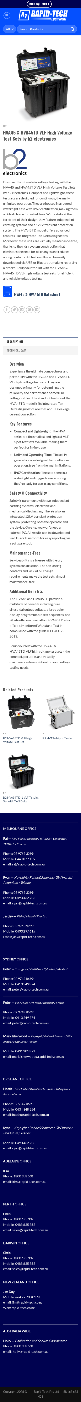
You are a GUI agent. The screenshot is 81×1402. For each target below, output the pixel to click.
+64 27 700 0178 (27, 1297)
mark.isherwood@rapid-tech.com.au (38, 1056)
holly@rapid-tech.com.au (30, 1351)
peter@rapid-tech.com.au (30, 989)
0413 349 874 (25, 984)
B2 (5, 126)
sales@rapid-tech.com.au (30, 1230)
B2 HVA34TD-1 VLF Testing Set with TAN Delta (20, 799)
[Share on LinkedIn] (36, 309)
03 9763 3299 (23, 853)
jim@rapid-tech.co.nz (27, 1302)
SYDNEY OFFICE (15, 959)
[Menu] (7, 15)
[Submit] (72, 29)
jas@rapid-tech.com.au (28, 937)
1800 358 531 (23, 1176)
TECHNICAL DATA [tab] (16, 350)
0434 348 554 (25, 1109)
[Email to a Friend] (21, 309)
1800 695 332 (23, 1219)
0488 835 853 (25, 1224)
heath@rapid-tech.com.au (30, 1114)
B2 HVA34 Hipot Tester (57, 738)
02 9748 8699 (23, 978)
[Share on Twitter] (14, 309)
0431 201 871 (25, 1051)
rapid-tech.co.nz (23, 1308)
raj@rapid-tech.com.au (28, 864)
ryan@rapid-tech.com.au (29, 903)
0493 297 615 (25, 931)
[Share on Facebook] (7, 309)
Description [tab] (14, 342)
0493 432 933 (25, 898)
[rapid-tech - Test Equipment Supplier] (43, 15)
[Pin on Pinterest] (29, 309)
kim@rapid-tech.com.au (29, 1181)
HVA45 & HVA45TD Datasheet (37, 294)
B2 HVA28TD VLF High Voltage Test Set (17, 740)
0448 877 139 (25, 859)
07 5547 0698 (23, 1104)
